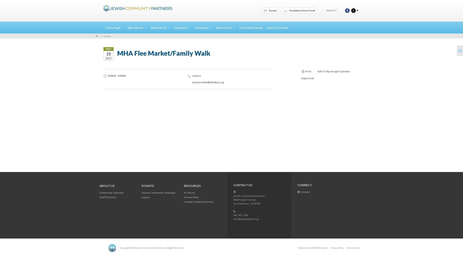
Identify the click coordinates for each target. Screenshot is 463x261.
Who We (135, 27)
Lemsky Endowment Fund (198, 201)
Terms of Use (353, 247)
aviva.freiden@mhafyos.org (208, 82)
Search (330, 10)
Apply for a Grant (277, 27)
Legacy (146, 197)
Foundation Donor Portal (302, 10)
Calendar (107, 36)
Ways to (224, 27)
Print (308, 71)
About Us (106, 185)
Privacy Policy (337, 247)
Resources (192, 185)
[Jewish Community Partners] (137, 10)
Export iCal (307, 78)
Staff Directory (107, 197)
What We (159, 27)
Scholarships (191, 197)
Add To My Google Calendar (333, 71)
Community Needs (251, 27)
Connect (305, 192)
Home (113, 27)
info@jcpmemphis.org (246, 219)
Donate (272, 10)
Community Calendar (111, 192)
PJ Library (189, 192)
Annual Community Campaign (159, 192)
